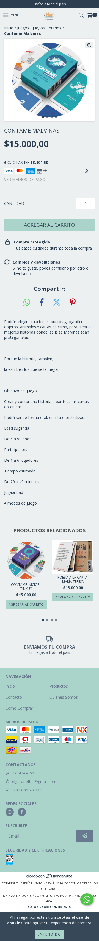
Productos (59, 686)
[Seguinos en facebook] (22, 812)
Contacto (14, 697)
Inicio (8, 27)
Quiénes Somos (64, 697)
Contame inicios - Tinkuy (26, 586)
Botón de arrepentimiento (50, 907)
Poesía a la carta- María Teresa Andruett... (73, 579)
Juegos (23, 27)
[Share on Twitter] (56, 302)
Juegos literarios (47, 27)
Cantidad (14, 203)
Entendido (49, 934)
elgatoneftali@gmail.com (34, 781)
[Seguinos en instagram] (10, 812)
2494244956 (23, 772)
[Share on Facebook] (41, 302)
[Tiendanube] (50, 878)
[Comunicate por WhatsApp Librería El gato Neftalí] (87, 899)
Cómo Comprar (19, 708)
